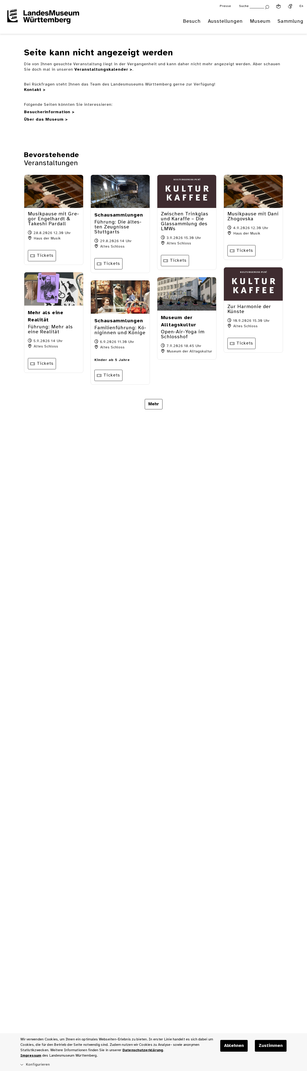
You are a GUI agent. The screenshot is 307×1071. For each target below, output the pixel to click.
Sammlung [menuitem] (290, 21)
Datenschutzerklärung (142, 1050)
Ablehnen (234, 1046)
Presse (225, 6)
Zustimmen (271, 1046)
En (301, 6)
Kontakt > (35, 90)
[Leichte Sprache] (278, 6)
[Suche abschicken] (267, 6)
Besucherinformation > (49, 112)
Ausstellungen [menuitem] (225, 21)
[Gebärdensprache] (290, 6)
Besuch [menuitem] (192, 21)
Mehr (153, 404)
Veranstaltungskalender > (103, 70)
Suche (244, 6)
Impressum (30, 1055)
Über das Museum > (46, 119)
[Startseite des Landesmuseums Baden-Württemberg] (43, 19)
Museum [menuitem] (260, 21)
